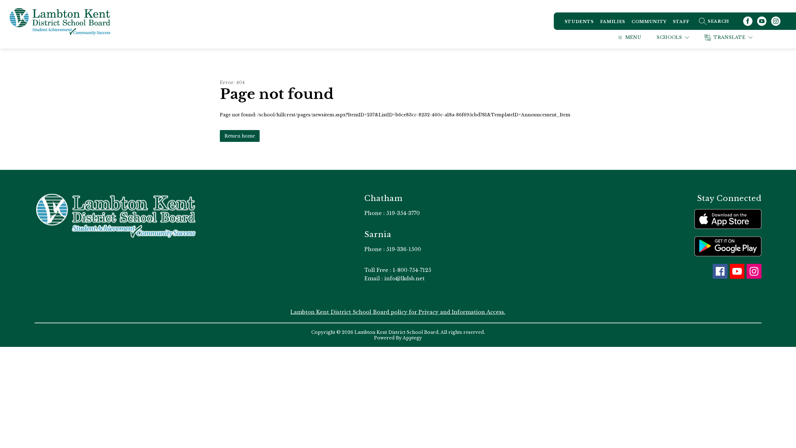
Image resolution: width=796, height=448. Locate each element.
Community (649, 21)
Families (612, 21)
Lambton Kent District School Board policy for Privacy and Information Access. (397, 312)
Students (579, 21)
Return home (239, 136)
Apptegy (412, 338)
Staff (681, 21)
